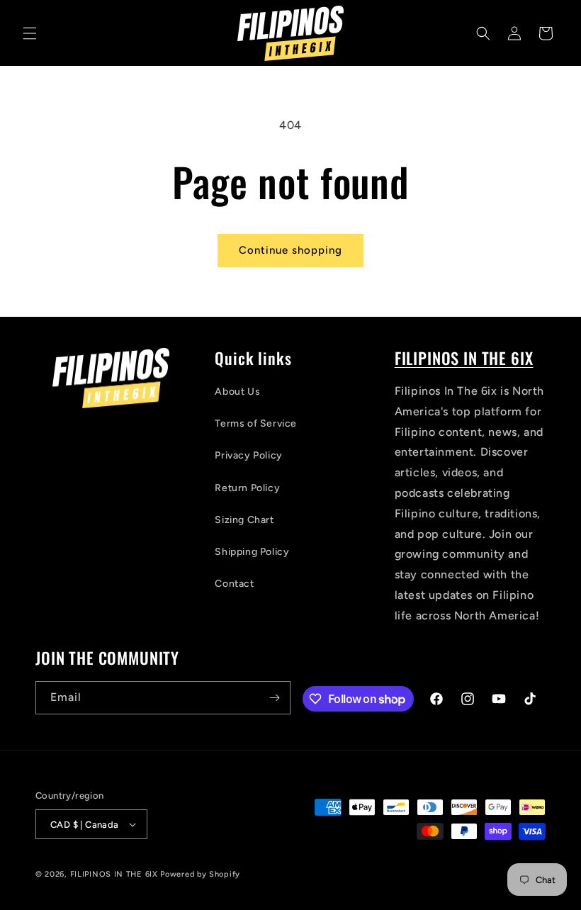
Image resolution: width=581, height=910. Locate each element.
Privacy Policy (248, 455)
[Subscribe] (274, 697)
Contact (234, 584)
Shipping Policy (252, 552)
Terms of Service (256, 423)
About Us (237, 392)
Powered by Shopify (200, 874)
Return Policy (247, 488)
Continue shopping (290, 250)
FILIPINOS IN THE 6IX (464, 357)
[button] (29, 33)
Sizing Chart (244, 520)
